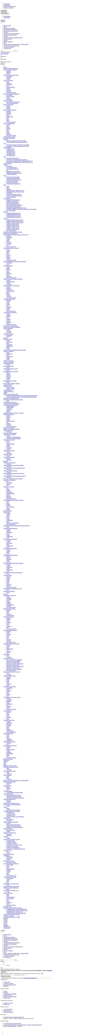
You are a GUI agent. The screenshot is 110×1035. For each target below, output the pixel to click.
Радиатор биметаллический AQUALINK (17, 142)
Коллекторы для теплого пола (11, 883)
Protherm (9, 114)
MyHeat (8, 423)
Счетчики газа (7, 48)
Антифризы (7, 855)
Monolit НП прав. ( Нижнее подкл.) (16, 191)
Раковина (9, 835)
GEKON (9, 870)
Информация (4, 979)
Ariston (8, 266)
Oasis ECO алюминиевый (13, 177)
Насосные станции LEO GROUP (15, 666)
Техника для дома (8, 1003)
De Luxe (9, 800)
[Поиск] (17, 51)
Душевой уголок (11, 815)
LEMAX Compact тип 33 (13, 229)
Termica (8, 283)
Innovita (8, 496)
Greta (8, 784)
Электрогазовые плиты (9, 799)
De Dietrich (9, 76)
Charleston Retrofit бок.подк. (14, 213)
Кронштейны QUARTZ (13, 523)
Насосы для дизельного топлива (12, 671)
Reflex (8, 304)
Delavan (9, 375)
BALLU (9, 316)
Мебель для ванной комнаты (11, 822)
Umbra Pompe (10, 730)
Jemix (8, 600)
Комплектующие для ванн (13, 810)
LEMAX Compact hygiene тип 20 (15, 221)
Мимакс (9, 108)
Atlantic (8, 250)
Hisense (8, 586)
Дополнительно (5, 988)
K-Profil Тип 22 (10, 148)
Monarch (9, 376)
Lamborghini (10, 346)
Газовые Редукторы (9, 391)
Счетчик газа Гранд (9, 915)
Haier (8, 274)
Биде (8, 851)
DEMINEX (9, 704)
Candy (8, 320)
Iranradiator (9, 344)
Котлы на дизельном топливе (11, 75)
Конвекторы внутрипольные (11, 887)
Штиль (8, 411)
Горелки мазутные (8, 363)
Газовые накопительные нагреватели (13, 279)
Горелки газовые (8, 339)
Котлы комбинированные (10, 69)
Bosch (8, 127)
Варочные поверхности (10, 781)
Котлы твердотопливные (10, 110)
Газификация (7, 5)
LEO (8, 612)
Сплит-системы (8, 575)
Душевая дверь (10, 812)
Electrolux (9, 273)
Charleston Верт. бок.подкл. (13, 215)
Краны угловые (11, 388)
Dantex (8, 578)
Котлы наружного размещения (11, 93)
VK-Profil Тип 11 (11, 151)
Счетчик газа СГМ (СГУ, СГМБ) (12, 917)
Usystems (9, 332)
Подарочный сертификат (10, 993)
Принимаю (3, 972)
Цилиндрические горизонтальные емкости (14, 476)
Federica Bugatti (10, 87)
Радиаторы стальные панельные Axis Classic (18, 144)
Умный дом (7, 1004)
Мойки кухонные (8, 828)
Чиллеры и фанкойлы (9, 591)
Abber (8, 806)
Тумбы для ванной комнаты (14, 826)
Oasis (5, 175)
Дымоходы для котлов (9, 439)
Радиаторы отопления (9, 28)
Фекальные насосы (8, 733)
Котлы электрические (9, 123)
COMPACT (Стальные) (12, 201)
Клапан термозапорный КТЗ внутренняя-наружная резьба (21, 397)
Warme (8, 859)
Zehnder (6, 211)
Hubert (8, 446)
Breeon (8, 557)
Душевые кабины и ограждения (12, 811)
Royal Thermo (7, 198)
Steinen (8, 378)
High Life (9, 584)
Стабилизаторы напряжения (11, 405)
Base (8, 187)
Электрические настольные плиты (15, 797)
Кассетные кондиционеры (10, 539)
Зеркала (9, 823)
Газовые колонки (8, 265)
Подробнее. (50, 970)
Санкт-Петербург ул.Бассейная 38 (12, 1023)
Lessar (8, 519)
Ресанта (9, 410)
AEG (8, 501)
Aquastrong (9, 688)
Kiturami (9, 72)
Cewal (8, 418)
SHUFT (8, 561)
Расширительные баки (9, 299)
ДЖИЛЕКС (10, 740)
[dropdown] (1, 1)
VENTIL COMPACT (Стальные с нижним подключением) (21, 209)
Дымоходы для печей (9, 450)
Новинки (6, 925)
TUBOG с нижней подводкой (14, 195)
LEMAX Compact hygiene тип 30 (15, 222)
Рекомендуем (7, 926)
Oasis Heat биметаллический (14, 179)
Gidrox (8, 751)
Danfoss (8, 374)
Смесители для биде (12, 843)
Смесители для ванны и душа (14, 844)
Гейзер (8, 336)
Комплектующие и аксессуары (11, 285)
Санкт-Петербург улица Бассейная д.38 (14, 1017)
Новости (6, 918)
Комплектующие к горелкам (11, 371)
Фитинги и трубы (11, 862)
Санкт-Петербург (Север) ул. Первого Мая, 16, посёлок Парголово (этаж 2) (23, 1024)
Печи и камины (8, 775)
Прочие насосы (7, 710)
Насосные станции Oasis (13, 667)
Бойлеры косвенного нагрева (11, 248)
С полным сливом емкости (10, 470)
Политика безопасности (10, 6)
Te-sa (8, 901)
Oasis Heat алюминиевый (13, 178)
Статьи (5, 921)
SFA (8, 638)
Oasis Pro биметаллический (14, 183)
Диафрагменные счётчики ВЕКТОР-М (16, 909)
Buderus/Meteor (7, 147)
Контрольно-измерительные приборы (13, 399)
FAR (8, 867)
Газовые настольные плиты (14, 795)
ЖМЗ (8, 120)
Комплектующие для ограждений (15, 816)
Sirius (8, 97)
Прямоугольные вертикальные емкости (14, 465)
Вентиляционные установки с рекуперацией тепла (17, 525)
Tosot (8, 521)
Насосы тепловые (8, 41)
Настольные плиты (8, 793)
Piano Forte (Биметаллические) (14, 205)
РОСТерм (9, 902)
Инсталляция (10, 819)
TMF (8, 118)
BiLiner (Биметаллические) (13, 199)
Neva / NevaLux (11, 506)
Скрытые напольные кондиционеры (13, 572)
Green (8, 516)
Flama (8, 787)
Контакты (6, 986)
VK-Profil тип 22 (11, 154)
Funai (8, 580)
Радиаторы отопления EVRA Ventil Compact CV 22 (20, 162)
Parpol (8, 241)
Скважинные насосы (9, 720)
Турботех (9, 284)
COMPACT (9, 166)
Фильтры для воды (8, 333)
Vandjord (9, 641)
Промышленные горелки (10, 380)
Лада (8, 789)
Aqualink (6, 139)
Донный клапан (11, 830)
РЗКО (8, 73)
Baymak (9, 254)
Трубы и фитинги (8, 328)
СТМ (8, 903)
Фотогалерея (7, 928)
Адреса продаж (4, 1021)
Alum (8, 186)
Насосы (5, 40)
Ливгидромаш (10, 615)
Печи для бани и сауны (9, 771)
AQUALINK (10, 865)
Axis (5, 143)
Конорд (8, 106)
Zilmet (8, 309)
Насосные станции (8, 658)
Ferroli (8, 88)
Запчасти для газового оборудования (13, 37)
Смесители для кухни (12, 846)
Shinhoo (9, 694)
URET (8, 348)
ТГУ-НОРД (9, 95)
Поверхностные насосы (10, 675)
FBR (8, 343)
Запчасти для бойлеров (9, 480)
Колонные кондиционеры (10, 548)
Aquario (8, 618)
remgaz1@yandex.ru (8, 1012)
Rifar (5, 185)
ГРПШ (5, 392)
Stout (8, 305)
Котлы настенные (8, 100)
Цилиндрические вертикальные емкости (14, 473)
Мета (8, 777)
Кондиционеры (7, 39)
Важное (6, 922)
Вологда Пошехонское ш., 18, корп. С (13, 1026)
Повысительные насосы (10, 686)
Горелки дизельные (8, 351)
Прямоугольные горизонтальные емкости (14, 468)
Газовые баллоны (8, 384)
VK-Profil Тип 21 (11, 152)
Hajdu (8, 240)
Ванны (5, 807)
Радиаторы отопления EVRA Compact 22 (17, 159)
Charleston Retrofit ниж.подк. (14, 214)
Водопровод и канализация (11, 31)
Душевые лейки (11, 840)
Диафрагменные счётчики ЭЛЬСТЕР (16, 913)
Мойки (8, 831)
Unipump (9, 296)
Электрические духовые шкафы (15, 792)
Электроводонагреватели (10, 312)
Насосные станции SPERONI (14, 669)
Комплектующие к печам (10, 765)
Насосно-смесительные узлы (11, 890)
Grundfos (9, 599)
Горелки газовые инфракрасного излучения (15, 350)
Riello (8, 347)
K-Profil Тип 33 (10, 150)
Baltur (8, 340)
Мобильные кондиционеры (11, 555)
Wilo (8, 627)
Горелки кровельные (9, 362)
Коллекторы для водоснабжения (12, 327)
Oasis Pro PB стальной (12, 181)
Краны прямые (10, 387)
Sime (8, 115)
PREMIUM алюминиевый (13, 171)
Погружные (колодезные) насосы (12, 697)
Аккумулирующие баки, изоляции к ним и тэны (16, 234)
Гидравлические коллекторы (11, 863)
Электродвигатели (8, 430)
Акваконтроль (10, 604)
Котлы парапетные (8, 104)
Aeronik (8, 513)
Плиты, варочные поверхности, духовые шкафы (16, 44)
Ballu (8, 252)
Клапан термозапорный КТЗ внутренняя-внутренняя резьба (22, 395)
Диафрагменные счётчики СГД (15, 911)
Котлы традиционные (12, 103)
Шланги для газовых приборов (11, 429)
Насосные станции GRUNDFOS (15, 663)
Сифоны (6, 836)
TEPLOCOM (10, 407)
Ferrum (8, 435)
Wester (8, 308)
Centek (8, 531)
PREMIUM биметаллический (14, 173)
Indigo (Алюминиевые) (12, 202)
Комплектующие (8, 454)
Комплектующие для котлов (11, 68)
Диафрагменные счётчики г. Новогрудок (17, 910)
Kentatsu (9, 71)
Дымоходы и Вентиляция (10, 35)
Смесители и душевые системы (12, 839)
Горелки (6, 32)
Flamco (8, 301)
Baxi (8, 81)
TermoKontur (10, 116)
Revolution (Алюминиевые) (14, 206)
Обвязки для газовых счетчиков (12, 914)
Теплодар (9, 453)
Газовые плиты (7, 785)
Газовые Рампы (8, 390)
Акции (5, 924)
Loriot (8, 560)
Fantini (8, 419)
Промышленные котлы (9, 136)
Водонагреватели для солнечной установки (15, 261)
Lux (8, 170)
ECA (8, 130)
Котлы (5, 26)
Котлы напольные (8, 80)
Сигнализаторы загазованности (12, 403)
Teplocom (9, 425)
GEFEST (9, 783)
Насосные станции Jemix (13, 665)
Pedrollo (9, 602)
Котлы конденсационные (13, 102)
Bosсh (8, 272)
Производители (8, 995)
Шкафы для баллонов (9, 427)
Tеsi (8, 245)
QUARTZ (9, 242)
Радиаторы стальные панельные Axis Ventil (18, 146)
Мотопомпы (7, 654)
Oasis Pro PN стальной (12, 182)
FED (8, 85)
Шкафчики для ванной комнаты (15, 827)
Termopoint (9, 858)
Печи (5, 43)
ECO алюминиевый (12, 167)
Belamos (9, 288)
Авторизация (7, 16)
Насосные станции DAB (13, 662)
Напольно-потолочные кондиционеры (13, 563)
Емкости (6, 36)
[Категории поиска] (1, 23)
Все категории (7, 25)
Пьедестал (9, 834)
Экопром (9, 464)
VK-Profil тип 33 (11, 155)
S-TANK (9, 244)
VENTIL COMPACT (12, 174)
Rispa (8, 293)
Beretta (8, 504)
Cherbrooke (9, 532)
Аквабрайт (9, 335)
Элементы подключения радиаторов (13, 232)
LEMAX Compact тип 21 (13, 226)
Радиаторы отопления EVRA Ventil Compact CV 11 (19, 161)
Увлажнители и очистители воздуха (13, 588)
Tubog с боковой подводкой (14, 194)
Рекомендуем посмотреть (10, 996)
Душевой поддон (11, 814)
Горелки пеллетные (9, 366)
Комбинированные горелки (11, 368)
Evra (5, 156)
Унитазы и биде (8, 850)
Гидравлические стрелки (10, 877)
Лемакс (8, 107)
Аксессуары (7, 512)
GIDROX (9, 598)
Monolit (8, 189)
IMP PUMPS (10, 649)
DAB (8, 596)
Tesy (8, 485)
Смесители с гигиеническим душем (16, 848)
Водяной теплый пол (9, 860)
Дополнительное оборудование (12, 33)
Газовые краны (7, 386)
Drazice (8, 238)
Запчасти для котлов (9, 486)
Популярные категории (7, 1000)
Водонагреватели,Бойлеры (10, 29)
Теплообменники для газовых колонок (13, 500)
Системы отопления (9, 47)
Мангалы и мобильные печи (11, 767)
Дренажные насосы (9, 616)
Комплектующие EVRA (13, 158)
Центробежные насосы (9, 741)
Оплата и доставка (8, 7)
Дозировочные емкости (10, 462)
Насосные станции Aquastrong (14, 659)
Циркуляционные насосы (10, 745)
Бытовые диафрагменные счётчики (13, 907)
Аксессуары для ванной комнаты (12, 804)
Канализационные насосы (10, 630)
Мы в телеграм (4, 53)
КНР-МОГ (9, 99)
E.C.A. (8, 442)
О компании (7, 3)
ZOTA (8, 367)
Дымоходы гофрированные (14, 437)
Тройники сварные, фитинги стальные (13, 413)
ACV (8, 249)
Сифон (8, 838)
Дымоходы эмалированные (14, 438)
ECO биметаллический (12, 169)
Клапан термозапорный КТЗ (11, 394)
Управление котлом (9, 414)
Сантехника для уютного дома (11, 45)
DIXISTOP (9, 856)
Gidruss (8, 871)
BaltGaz (8, 269)
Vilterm (8, 509)
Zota (8, 119)
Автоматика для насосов (10, 595)
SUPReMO (9, 193)
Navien (8, 79)
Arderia (8, 124)
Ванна (8, 808)
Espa (8, 705)
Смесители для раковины (13, 847)
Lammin (6, 165)
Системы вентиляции (9, 457)
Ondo (8, 885)
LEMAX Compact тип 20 (13, 225)
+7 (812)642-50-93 (5, 52)
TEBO (8, 329)
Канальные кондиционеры (10, 528)
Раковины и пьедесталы (10, 832)
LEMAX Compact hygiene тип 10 (15, 220)
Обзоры (6, 919)
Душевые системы (11, 842)
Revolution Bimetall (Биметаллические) (16, 207)
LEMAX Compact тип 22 (13, 228)
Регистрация (7, 17)
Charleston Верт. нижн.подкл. (14, 217)
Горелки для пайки (8, 360)
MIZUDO (9, 497)
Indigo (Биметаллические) (13, 203)
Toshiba (5, 761)
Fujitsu (8, 515)
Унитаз (8, 852)
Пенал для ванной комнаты (14, 824)
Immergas (9, 276)
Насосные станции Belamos (14, 661)
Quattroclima (10, 520)
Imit (7, 422)
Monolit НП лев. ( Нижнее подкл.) (15, 190)
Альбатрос (9, 409)
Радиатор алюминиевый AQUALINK (16, 140)
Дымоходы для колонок (10, 434)
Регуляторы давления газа (10, 402)
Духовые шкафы (8, 791)
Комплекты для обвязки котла (11, 398)
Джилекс (9, 606)
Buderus (9, 83)
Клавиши (9, 820)
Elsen (8, 401)
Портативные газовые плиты (14, 796)
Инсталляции (7, 818)
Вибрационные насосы (9, 608)
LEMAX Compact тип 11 (13, 224)
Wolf (8, 264)
